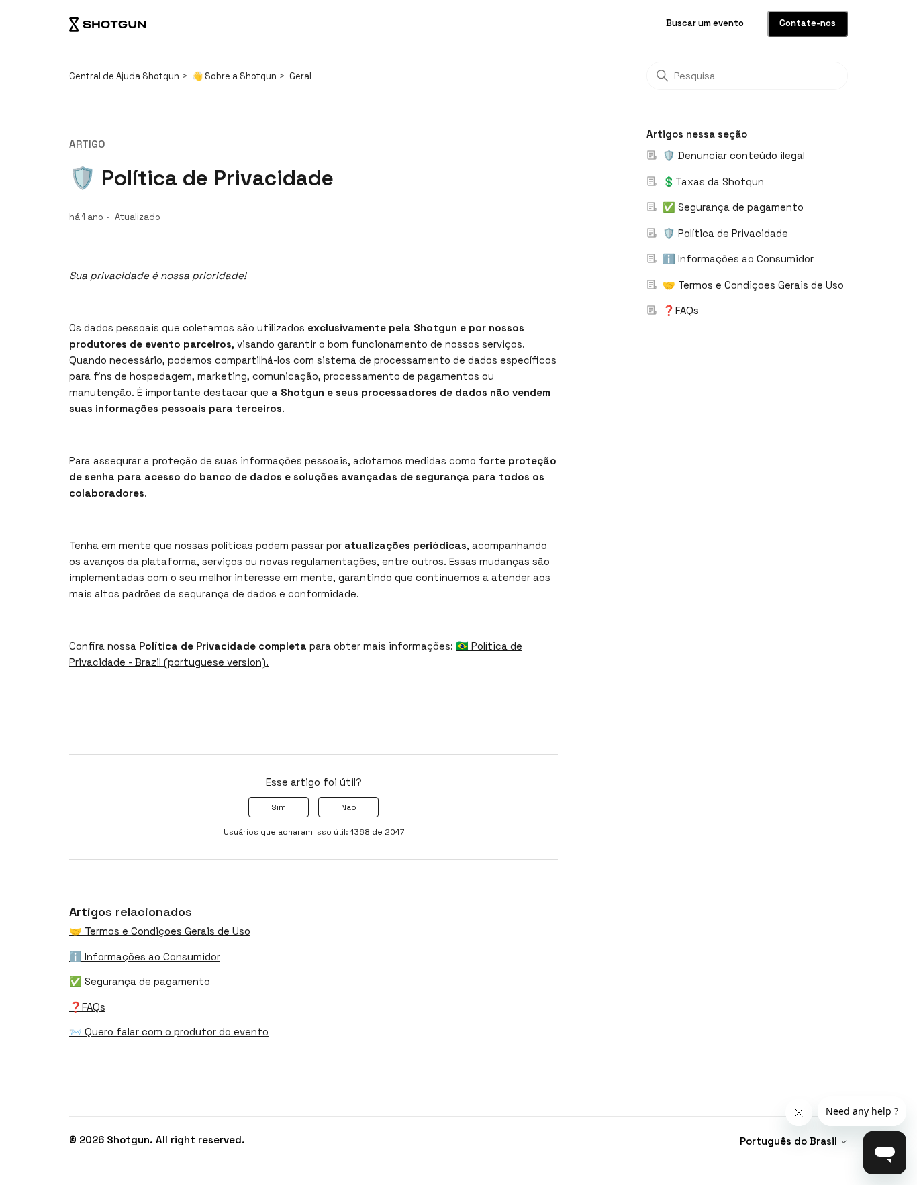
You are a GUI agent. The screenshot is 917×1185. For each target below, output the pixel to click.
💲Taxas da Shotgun (712, 181)
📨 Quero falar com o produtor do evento (169, 1031)
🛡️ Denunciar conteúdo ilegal (732, 155)
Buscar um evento (706, 23)
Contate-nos (807, 23)
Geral (300, 76)
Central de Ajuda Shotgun (124, 76)
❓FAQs (679, 310)
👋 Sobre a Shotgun (234, 76)
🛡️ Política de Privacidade (724, 233)
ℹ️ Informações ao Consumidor (737, 258)
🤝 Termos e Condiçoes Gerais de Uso (752, 284)
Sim (278, 807)
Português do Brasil (790, 1141)
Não (348, 807)
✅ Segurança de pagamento (732, 207)
